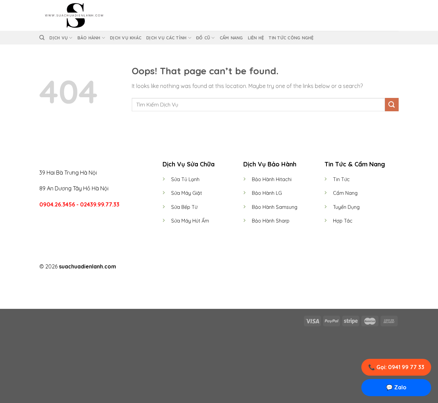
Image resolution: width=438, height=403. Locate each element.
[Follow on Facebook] (206, 267)
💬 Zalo (396, 387)
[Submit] (392, 104)
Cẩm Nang (231, 37)
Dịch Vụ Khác (125, 37)
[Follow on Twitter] (223, 267)
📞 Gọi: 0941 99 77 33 (396, 367)
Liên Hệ (256, 37)
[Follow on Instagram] (215, 267)
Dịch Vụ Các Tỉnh (166, 37)
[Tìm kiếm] (41, 37)
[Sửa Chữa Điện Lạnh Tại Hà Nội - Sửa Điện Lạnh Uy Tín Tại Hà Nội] (73, 15)
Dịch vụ (58, 37)
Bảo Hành (89, 37)
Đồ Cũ (203, 37)
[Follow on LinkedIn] (231, 267)
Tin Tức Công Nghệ (291, 37)
